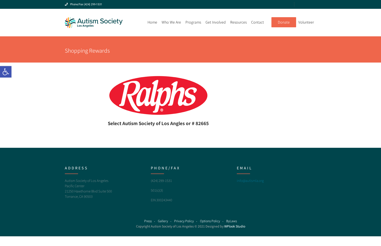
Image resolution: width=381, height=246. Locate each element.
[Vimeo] (301, 4)
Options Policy (210, 221)
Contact (257, 22)
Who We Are (171, 22)
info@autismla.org (250, 180)
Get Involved (215, 22)
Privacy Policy (184, 221)
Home (152, 22)
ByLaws (231, 221)
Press (148, 221)
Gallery (163, 221)
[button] (5, 72)
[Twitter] (314, 4)
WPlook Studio (234, 226)
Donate (284, 22)
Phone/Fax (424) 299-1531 (85, 4)
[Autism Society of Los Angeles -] (94, 22)
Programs (193, 22)
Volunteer (306, 22)
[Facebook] (308, 4)
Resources (238, 22)
